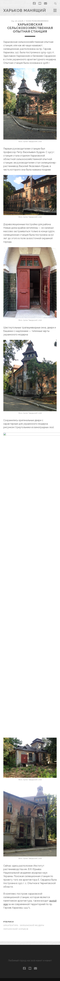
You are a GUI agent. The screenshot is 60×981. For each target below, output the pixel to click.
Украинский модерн (32, 925)
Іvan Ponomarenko (37, 21)
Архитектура (10, 925)
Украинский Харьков (15, 929)
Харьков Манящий (24, 10)
